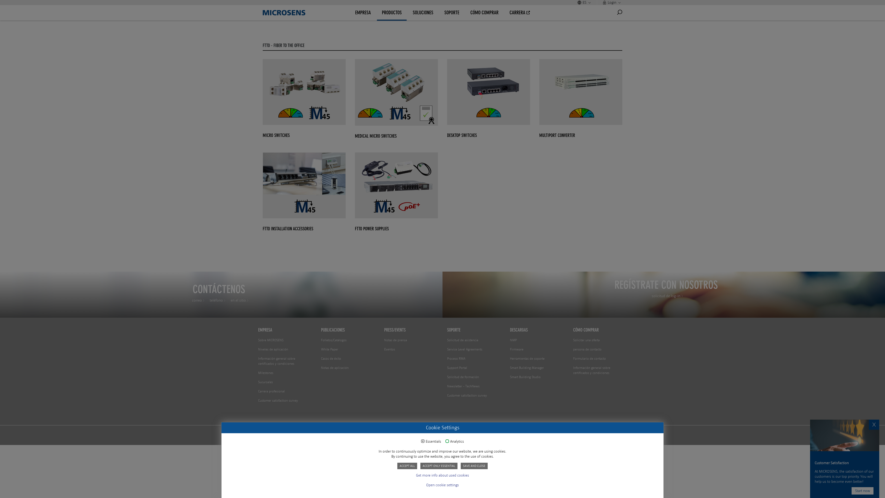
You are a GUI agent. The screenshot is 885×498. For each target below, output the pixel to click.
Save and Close (474, 466)
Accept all (407, 466)
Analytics (457, 441)
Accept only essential (439, 466)
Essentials (433, 441)
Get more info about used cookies (442, 475)
